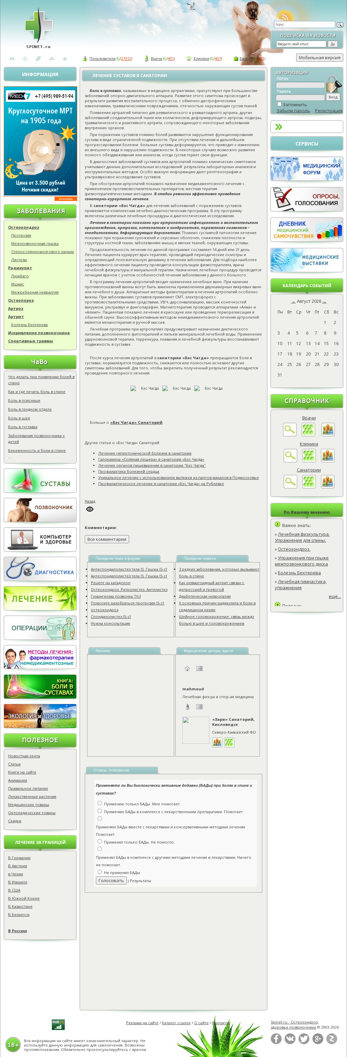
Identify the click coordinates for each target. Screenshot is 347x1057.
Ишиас (17, 283)
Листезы (19, 259)
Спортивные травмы (30, 340)
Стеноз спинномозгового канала (42, 251)
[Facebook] (276, 1042)
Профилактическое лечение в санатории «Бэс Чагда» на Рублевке (161, 483)
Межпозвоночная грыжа (35, 243)
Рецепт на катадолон (110, 582)
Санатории (309, 470)
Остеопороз (21, 300)
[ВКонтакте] (290, 1042)
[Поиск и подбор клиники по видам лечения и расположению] (290, 461)
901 (261, 58)
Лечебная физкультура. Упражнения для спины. (302, 537)
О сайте (201, 1022)
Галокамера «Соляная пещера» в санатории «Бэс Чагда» (151, 459)
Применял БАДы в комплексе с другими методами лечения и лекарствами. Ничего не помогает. (173, 861)
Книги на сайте (22, 772)
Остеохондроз (23, 227)
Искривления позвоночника (39, 332)
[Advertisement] (181, 946)
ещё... (335, 596)
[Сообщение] (200, 710)
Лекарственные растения (32, 796)
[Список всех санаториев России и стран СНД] (309, 487)
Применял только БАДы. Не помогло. (139, 842)
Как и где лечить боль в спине (36, 391)
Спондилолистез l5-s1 (111, 616)
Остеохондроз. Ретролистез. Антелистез (129, 589)
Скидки (14, 820)
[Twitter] (304, 1042)
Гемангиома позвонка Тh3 (116, 596)
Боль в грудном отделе (30, 409)
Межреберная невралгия (35, 292)
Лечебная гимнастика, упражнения (301, 584)
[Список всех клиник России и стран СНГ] (309, 461)
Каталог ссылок (176, 1022)
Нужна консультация (110, 623)
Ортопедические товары (32, 812)
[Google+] (317, 1042)
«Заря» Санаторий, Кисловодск (233, 722)
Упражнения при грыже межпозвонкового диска (302, 561)
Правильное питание (28, 788)
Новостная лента (24, 755)
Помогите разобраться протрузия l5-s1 (127, 602)
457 (218, 58)
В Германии (19, 857)
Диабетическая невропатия (205, 596)
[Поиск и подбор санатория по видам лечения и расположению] (290, 487)
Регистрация (329, 111)
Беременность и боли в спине (37, 450)
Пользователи (102, 58)
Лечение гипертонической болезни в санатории (144, 453)
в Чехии (15, 873)
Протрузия (21, 235)
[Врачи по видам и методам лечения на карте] (328, 435)
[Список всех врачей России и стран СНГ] (308, 435)
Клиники (201, 58)
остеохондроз (104, 609)
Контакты (221, 1022)
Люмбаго (20, 275)
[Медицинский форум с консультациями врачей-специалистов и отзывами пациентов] (306, 179)
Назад (90, 501)
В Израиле (17, 881)
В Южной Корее (24, 898)
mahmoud (193, 688)
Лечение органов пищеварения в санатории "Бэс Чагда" (152, 465)
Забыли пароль (293, 111)
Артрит (16, 316)
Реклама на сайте (142, 1022)
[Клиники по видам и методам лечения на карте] (327, 461)
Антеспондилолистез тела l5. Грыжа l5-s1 (129, 569)
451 (171, 58)
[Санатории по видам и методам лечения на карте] (327, 487)
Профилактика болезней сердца (128, 471)
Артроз (15, 308)
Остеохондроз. (294, 549)
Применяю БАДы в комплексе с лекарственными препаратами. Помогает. (174, 811)
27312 (126, 58)
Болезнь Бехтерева (29, 324)
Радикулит (20, 267)
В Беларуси (18, 914)
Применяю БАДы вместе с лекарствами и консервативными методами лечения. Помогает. (171, 830)
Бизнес (246, 58)
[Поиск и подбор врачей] (290, 435)
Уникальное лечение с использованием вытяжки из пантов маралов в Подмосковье (178, 477)
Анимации (17, 780)
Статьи (14, 763)
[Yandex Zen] (331, 1042)
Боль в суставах (23, 426)
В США (14, 890)
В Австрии (17, 865)
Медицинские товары (28, 804)
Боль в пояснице (24, 400)
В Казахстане (20, 906)
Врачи (156, 58)
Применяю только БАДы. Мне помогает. (142, 803)
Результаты (140, 880)
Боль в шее (19, 417)
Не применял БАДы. (122, 872)
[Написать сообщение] (200, 672)
